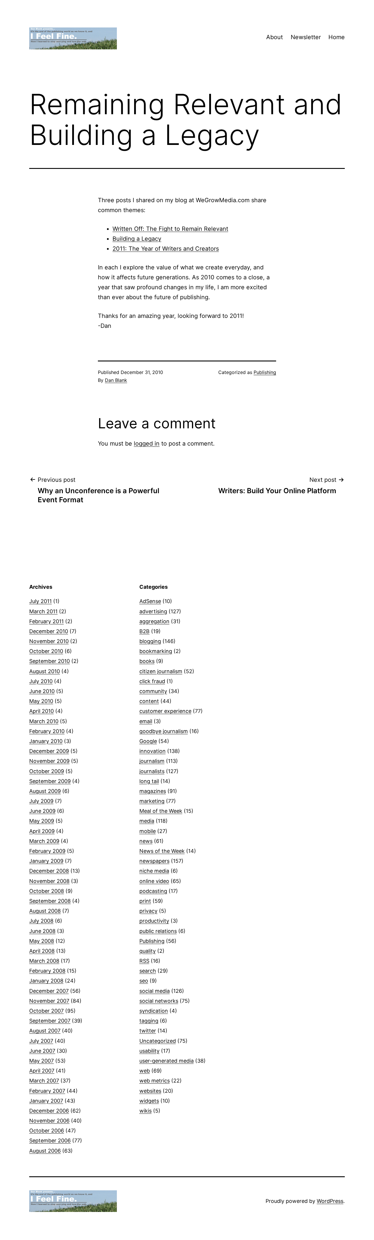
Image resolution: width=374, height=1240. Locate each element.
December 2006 (49, 1111)
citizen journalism (160, 671)
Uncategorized (157, 1041)
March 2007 (44, 1081)
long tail (149, 781)
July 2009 (41, 801)
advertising (153, 611)
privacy (148, 911)
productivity (154, 921)
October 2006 (46, 1131)
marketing (152, 801)
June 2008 (42, 931)
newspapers (154, 861)
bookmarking (155, 651)
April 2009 (42, 831)
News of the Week (162, 851)
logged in (147, 443)
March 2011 (43, 611)
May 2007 (41, 1061)
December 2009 (49, 751)
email (145, 721)
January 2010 (46, 741)
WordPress (330, 1201)
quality (147, 951)
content (149, 701)
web (144, 1071)
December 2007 (49, 991)
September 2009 (50, 781)
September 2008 (50, 901)
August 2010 (44, 671)
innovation (152, 751)
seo (143, 981)
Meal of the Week (160, 811)
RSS (144, 961)
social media (154, 991)
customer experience (165, 711)
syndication (153, 1011)
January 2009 (46, 861)
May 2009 (41, 821)
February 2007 (47, 1091)
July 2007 (41, 1041)
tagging (148, 1021)
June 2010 (42, 691)
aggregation (154, 621)
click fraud (152, 681)
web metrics (154, 1081)
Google (148, 741)
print (145, 901)
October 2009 (46, 771)
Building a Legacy (136, 238)
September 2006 (50, 1140)
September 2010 (49, 661)
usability (149, 1051)
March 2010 (43, 721)
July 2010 (41, 681)
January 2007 (46, 1101)
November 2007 (49, 1001)
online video (154, 881)
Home (336, 37)
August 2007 (44, 1031)
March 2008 (44, 961)
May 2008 (41, 941)
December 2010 (48, 631)
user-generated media (166, 1061)
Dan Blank (116, 380)
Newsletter (306, 37)
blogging (150, 641)
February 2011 (46, 621)
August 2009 (45, 791)
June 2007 (42, 1051)
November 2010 (49, 641)
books (147, 661)
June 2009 (42, 811)
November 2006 (49, 1121)
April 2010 (41, 711)
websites (150, 1091)
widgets (149, 1101)
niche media (154, 871)
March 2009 (44, 841)
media (146, 821)
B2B (144, 631)
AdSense (150, 601)
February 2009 (47, 851)
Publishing (265, 372)
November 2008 (49, 881)
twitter (147, 1031)
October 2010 (46, 651)
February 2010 (47, 731)
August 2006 (45, 1151)
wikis (145, 1111)
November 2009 (49, 761)
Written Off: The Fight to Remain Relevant (170, 228)
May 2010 (41, 701)
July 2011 (40, 601)
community (153, 691)
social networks (158, 1001)
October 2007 (46, 1011)
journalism (152, 761)
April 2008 (42, 951)
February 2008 (47, 971)
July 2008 (41, 921)
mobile (147, 831)
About (274, 37)
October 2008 (46, 891)
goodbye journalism (163, 731)
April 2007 (41, 1071)
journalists (152, 771)
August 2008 (45, 911)
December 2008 (49, 871)
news (146, 841)
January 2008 (46, 981)
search (147, 971)
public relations (158, 931)
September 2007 (49, 1021)
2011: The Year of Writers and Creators (165, 248)
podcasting (153, 891)
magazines (152, 791)
